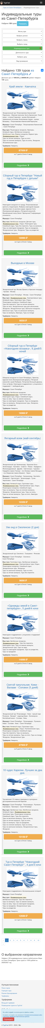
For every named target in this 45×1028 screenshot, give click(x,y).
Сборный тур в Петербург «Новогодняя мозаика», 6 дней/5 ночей (22, 348)
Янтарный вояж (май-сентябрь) (22, 438)
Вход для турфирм (8, 1003)
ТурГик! (7, 2)
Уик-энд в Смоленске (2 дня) (22, 527)
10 (38, 940)
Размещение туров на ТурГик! (12, 1005)
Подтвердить (8, 1019)
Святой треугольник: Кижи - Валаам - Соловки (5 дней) (23, 686)
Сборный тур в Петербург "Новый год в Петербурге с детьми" (22, 176)
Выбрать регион (22, 36)
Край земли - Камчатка (22, 86)
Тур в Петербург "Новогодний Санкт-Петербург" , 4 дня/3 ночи (22, 863)
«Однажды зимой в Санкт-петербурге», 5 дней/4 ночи (22, 607)
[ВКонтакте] (42, 70)
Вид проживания (22, 61)
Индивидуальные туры (22, 48)
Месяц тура (22, 31)
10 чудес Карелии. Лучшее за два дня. (22, 771)
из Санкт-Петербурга (18, 72)
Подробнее (22, 165)
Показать (23, 23)
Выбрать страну (22, 40)
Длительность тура (22, 52)
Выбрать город (22, 44)
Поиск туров (6, 988)
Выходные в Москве (22, 263)
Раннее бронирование (9, 993)
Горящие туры (6, 990)
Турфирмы (5, 996)
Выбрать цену (22, 57)
